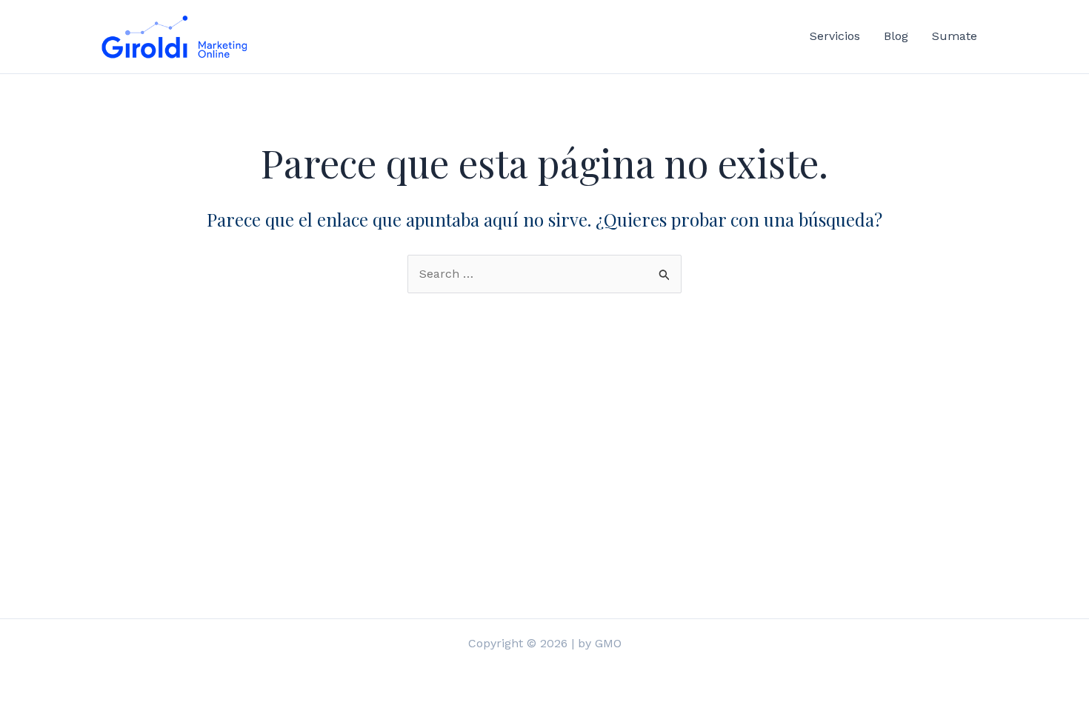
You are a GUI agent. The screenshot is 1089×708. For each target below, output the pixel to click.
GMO (608, 643)
